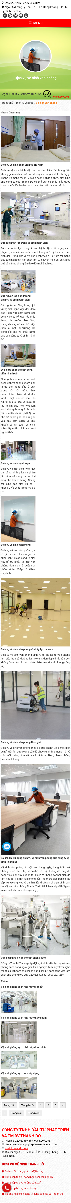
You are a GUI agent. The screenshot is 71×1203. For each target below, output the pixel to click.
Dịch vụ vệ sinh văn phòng (16, 544)
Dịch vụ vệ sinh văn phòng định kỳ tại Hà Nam (27, 649)
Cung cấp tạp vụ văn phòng (20, 1188)
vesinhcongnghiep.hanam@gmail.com (35, 1144)
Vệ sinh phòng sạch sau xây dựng (20, 1073)
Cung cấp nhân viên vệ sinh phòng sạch (23, 957)
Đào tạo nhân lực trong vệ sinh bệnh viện (24, 242)
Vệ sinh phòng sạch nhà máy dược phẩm (24, 1047)
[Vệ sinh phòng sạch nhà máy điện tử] (19, 1012)
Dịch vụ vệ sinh (24, 102)
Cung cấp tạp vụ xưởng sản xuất (23, 1182)
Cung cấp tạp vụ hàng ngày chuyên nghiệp (29, 1177)
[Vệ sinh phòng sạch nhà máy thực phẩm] (19, 1041)
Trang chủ (7, 102)
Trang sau (16, 1113)
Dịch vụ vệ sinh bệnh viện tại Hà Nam (22, 164)
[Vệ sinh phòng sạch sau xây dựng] (19, 1097)
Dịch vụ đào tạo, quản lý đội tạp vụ (24, 1171)
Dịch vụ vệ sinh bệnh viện (15, 463)
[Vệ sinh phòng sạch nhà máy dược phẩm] (19, 1067)
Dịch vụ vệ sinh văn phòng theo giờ (21, 742)
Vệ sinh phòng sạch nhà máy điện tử (22, 986)
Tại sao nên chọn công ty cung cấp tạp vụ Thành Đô (34, 1193)
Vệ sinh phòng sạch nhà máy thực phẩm (24, 1017)
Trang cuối (34, 1113)
